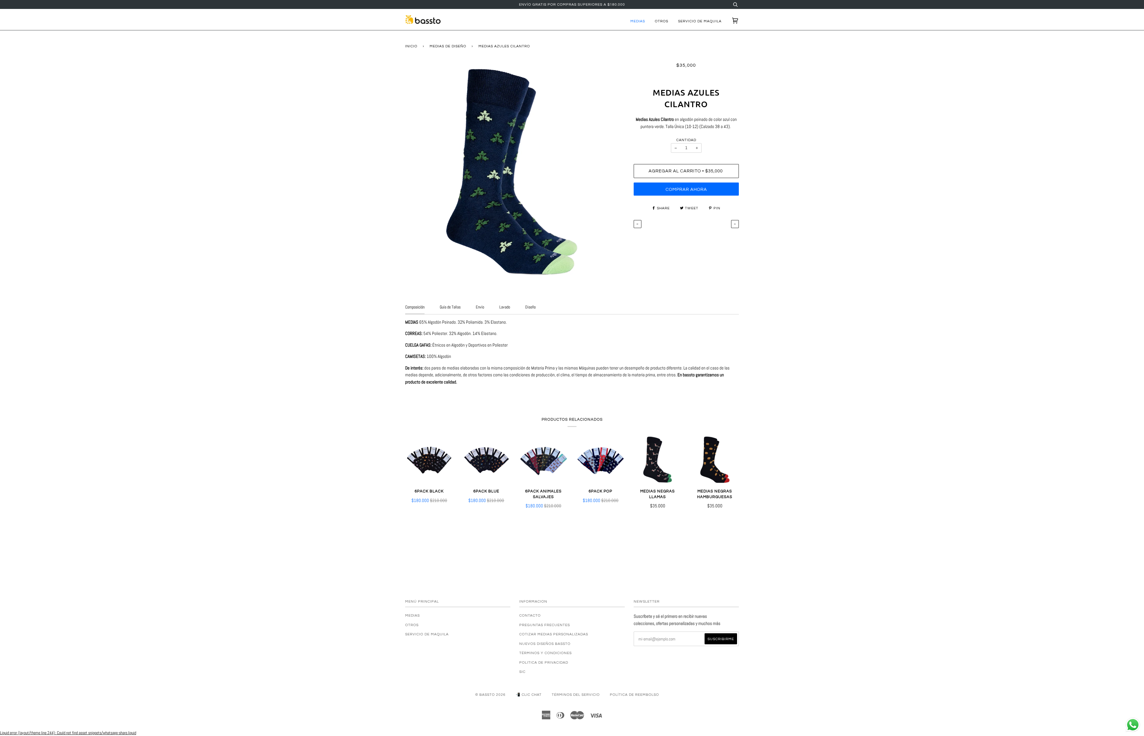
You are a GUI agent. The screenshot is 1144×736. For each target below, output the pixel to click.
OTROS (661, 21)
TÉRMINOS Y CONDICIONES (545, 653)
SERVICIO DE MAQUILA (700, 21)
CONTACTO (530, 615)
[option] (515, 171)
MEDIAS (637, 21)
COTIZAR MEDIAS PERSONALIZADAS (553, 634)
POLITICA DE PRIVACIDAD (543, 662)
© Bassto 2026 (490, 694)
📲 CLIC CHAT (529, 694)
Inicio (411, 46)
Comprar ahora (686, 189)
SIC (522, 671)
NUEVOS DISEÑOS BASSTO (545, 643)
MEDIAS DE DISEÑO (448, 46)
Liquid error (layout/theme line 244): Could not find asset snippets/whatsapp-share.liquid (68, 732)
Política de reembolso (634, 694)
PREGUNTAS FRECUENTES (544, 625)
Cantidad (686, 140)
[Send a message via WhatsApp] (1133, 725)
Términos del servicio (576, 694)
